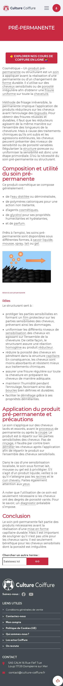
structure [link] (30, 148)
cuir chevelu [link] (11, 480)
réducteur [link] (45, 347)
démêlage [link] (28, 395)
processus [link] (46, 429)
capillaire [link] (52, 356)
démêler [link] (8, 447)
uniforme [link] (9, 94)
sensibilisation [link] (16, 333)
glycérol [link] (16, 215)
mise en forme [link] (38, 529)
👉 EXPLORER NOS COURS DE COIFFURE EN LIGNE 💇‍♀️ (31, 57)
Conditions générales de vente (24, 609)
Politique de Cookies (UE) (21, 628)
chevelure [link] (41, 94)
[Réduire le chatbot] (58, 681)
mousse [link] (8, 243)
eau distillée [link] (20, 196)
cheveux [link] (8, 86)
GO (37, 561)
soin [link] (56, 72)
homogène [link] (14, 347)
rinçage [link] (7, 443)
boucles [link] (11, 390)
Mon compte (13, 622)
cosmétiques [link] (28, 210)
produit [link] (33, 68)
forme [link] (6, 83)
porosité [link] (48, 86)
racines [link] (41, 476)
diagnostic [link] (28, 503)
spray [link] (19, 243)
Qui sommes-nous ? (17, 634)
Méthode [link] (9, 102)
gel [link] (36, 243)
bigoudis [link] (40, 113)
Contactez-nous (16, 616)
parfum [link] (19, 223)
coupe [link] (42, 432)
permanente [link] (11, 72)
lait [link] (27, 243)
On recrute (12, 645)
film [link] (26, 317)
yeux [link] (26, 484)
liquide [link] (47, 240)
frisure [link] (49, 90)
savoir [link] (37, 240)
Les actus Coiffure (17, 640)
